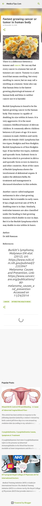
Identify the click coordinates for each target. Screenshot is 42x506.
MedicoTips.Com (14, 4)
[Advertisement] (21, 353)
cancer (17, 65)
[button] (4, 29)
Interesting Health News (21, 301)
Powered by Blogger (22, 503)
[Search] (38, 4)
